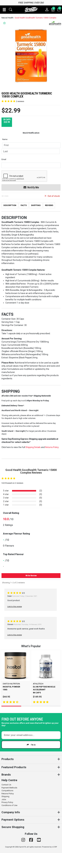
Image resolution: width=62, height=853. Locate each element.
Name (4, 139)
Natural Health (7, 18)
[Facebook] (32, 839)
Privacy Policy (7, 802)
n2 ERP (54, 847)
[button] (4, 9)
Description (9, 205)
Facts (24, 205)
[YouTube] (39, 839)
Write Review (31, 575)
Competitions (7, 790)
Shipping (36, 205)
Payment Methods (9, 788)
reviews (20, 101)
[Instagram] (24, 839)
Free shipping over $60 (31, 2)
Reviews (49, 205)
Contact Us (6, 785)
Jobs (4, 799)
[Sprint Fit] (31, 9)
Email (4, 159)
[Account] (47, 9)
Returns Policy (8, 793)
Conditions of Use (9, 805)
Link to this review (14, 607)
